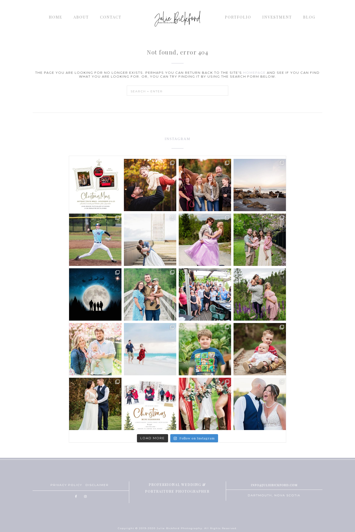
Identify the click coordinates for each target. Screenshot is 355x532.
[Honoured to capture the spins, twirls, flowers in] (260, 240)
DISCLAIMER (97, 485)
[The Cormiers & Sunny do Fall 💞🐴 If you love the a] (205, 185)
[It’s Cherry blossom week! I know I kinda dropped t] (95, 349)
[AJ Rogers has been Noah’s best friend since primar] (95, 240)
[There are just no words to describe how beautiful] (205, 404)
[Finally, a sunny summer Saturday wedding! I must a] (260, 404)
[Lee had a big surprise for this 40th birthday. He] (205, 294)
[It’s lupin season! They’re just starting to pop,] (260, 294)
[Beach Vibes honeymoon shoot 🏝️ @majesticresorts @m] (150, 349)
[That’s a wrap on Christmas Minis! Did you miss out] (260, 349)
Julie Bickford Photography (177, 18)
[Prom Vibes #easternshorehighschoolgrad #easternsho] (205, 240)
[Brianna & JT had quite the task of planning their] (150, 240)
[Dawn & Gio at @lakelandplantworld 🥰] (205, 349)
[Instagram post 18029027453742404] (150, 185)
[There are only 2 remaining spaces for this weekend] (95, 185)
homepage (254, 72)
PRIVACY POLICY (66, 485)
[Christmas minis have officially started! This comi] (95, 294)
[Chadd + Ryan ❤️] (260, 185)
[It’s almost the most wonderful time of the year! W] (150, 404)
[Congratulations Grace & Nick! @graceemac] (95, 404)
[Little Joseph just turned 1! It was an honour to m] (150, 294)
